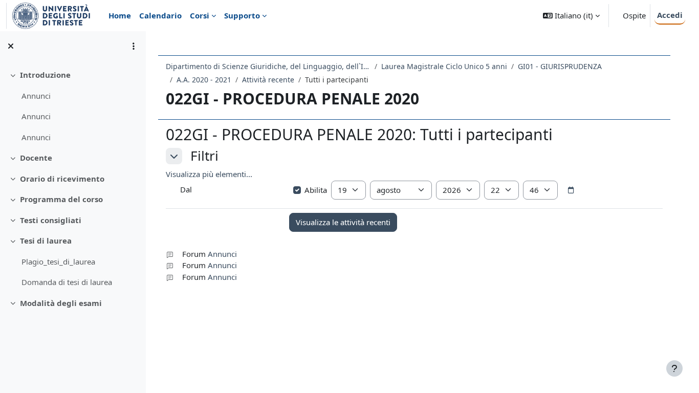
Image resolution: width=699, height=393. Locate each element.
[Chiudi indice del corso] (11, 46)
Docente (36, 157)
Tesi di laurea (46, 240)
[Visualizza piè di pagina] (674, 368)
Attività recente (268, 79)
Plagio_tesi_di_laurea (58, 261)
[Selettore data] (570, 190)
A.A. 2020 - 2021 (204, 79)
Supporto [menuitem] (242, 15)
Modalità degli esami (61, 303)
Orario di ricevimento (62, 178)
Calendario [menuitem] (160, 15)
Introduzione (45, 75)
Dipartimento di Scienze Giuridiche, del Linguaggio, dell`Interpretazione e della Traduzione (268, 66)
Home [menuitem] (119, 15)
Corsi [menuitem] (199, 15)
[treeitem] (72, 105)
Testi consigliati (50, 220)
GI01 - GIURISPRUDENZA (560, 66)
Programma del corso (61, 199)
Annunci (36, 96)
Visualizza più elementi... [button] (209, 174)
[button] (571, 15)
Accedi (670, 15)
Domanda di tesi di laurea (66, 282)
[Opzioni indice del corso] (133, 46)
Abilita (315, 190)
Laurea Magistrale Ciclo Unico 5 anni (444, 66)
